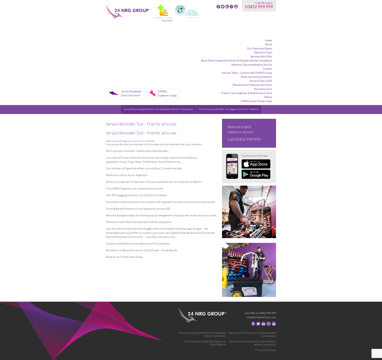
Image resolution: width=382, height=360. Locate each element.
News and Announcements (256, 76)
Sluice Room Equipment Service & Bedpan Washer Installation (236, 60)
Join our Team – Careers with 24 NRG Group (246, 72)
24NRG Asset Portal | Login (256, 101)
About (268, 44)
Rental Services (263, 89)
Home (268, 40)
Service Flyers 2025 (260, 80)
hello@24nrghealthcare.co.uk (261, 317)
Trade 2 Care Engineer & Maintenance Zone (246, 93)
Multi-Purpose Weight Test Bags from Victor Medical (228, 109)
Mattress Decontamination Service (251, 64)
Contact (267, 68)
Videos (268, 97)
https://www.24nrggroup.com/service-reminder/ (130, 140)
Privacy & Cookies (265, 350)
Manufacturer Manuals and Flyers (252, 84)
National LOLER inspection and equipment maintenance (252, 334)
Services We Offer (261, 56)
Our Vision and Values (259, 48)
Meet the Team (263, 52)
